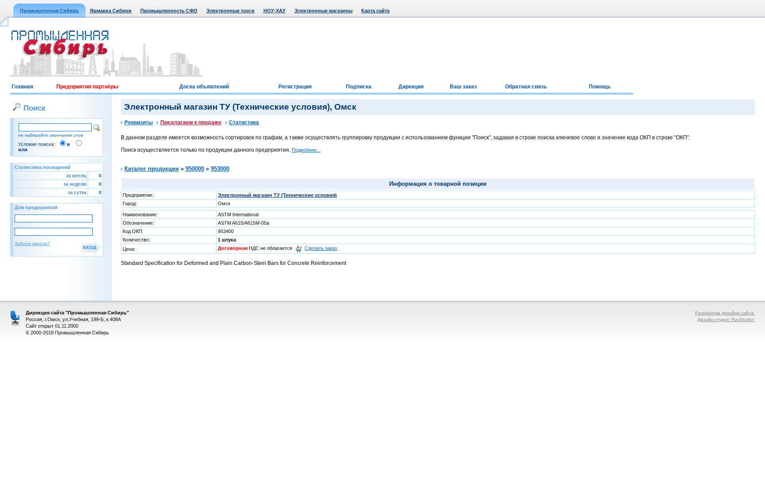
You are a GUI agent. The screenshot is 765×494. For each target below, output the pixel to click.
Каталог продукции (151, 168)
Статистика (244, 122)
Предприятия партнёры (87, 87)
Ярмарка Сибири (110, 10)
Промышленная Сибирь (49, 10)
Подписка (358, 87)
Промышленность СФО (168, 10)
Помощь (599, 87)
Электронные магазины (323, 10)
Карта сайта (375, 10)
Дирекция (411, 87)
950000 (194, 168)
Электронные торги (230, 10)
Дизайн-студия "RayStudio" (726, 319)
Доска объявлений (204, 87)
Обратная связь (526, 87)
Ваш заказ (463, 87)
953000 (220, 168)
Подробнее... (306, 150)
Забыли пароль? (32, 243)
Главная (22, 87)
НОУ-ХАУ (274, 10)
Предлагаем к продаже (190, 122)
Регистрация (295, 87)
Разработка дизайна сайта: (725, 312)
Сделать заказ (321, 248)
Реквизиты (138, 122)
